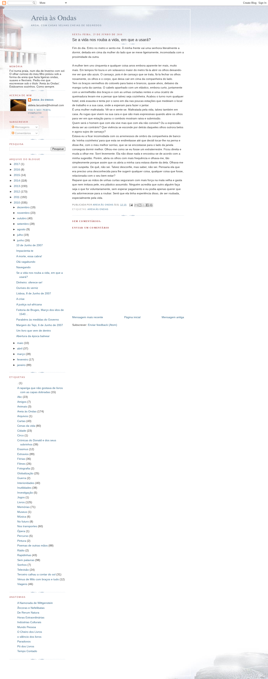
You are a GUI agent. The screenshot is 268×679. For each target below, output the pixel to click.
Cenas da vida (26, 425)
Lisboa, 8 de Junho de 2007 (33, 293)
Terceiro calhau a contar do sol (36, 574)
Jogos (21, 497)
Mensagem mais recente (87, 317)
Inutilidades (24, 487)
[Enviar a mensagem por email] (136, 205)
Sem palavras (25, 560)
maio (20, 343)
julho (20, 234)
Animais (22, 406)
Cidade (21, 430)
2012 (17, 191)
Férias (21, 458)
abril (20, 348)
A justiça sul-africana (29, 304)
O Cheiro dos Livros (29, 631)
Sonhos (22, 564)
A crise (20, 298)
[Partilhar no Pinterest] (151, 205)
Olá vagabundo (25, 261)
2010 (17, 202)
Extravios (23, 454)
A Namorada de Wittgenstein (35, 602)
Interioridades (25, 483)
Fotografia (23, 468)
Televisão (23, 569)
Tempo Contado (27, 651)
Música (21, 516)
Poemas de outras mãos (32, 545)
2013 (17, 186)
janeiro (21, 365)
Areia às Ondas (54, 17)
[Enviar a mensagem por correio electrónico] (130, 205)
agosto (21, 229)
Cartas (21, 421)
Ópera (21, 531)
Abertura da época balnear (33, 336)
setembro (23, 223)
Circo (20, 435)
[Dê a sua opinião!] (140, 205)
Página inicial (132, 317)
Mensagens (21, 127)
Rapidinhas (24, 555)
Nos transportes (27, 526)
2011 (17, 197)
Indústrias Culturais (29, 622)
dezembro (23, 207)
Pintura (21, 540)
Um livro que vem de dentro (33, 330)
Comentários (22, 133)
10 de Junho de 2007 (29, 245)
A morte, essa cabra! (29, 256)
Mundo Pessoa (26, 627)
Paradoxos (24, 641)
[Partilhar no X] (144, 205)
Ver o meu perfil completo (39, 111)
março (21, 354)
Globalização (25, 473)
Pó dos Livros (25, 646)
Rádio (21, 550)
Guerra (21, 478)
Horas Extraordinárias (30, 617)
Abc (19, 396)
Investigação (25, 492)
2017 (17, 164)
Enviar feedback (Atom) (102, 324)
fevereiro (23, 359)
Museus (22, 511)
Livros (21, 502)
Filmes (21, 463)
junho (21, 240)
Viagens (22, 584)
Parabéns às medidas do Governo (37, 319)
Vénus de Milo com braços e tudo (38, 579)
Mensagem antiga (173, 317)
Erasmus (22, 449)
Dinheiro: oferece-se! (29, 282)
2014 (17, 180)
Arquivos (22, 416)
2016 (17, 169)
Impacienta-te (24, 250)
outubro (22, 218)
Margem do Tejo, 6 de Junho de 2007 (39, 325)
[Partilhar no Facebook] (147, 205)
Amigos (21, 401)
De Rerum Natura (28, 612)
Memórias (23, 507)
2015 (17, 175)
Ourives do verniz (27, 287)
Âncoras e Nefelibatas (31, 607)
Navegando (23, 267)
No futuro (23, 521)
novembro (23, 212)
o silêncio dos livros (29, 636)
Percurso (22, 535)
